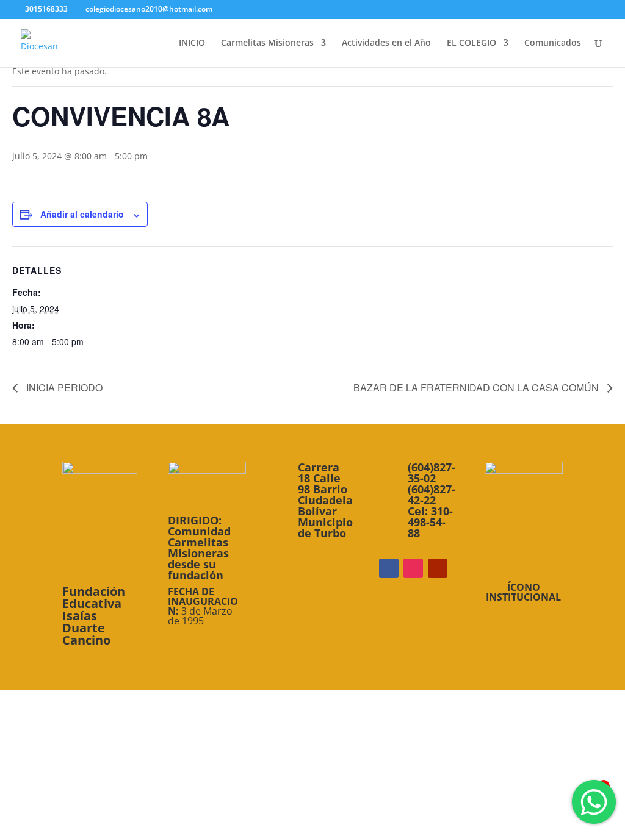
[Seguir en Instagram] (413, 568)
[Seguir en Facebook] (389, 568)
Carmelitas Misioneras (267, 43)
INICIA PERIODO (63, 388)
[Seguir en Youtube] (437, 568)
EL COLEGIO (471, 43)
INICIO (192, 43)
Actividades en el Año (386, 43)
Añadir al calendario (82, 214)
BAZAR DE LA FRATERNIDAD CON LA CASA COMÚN (477, 388)
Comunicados (552, 43)
